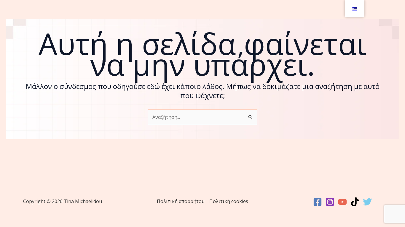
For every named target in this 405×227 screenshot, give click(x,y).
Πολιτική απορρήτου (181, 201)
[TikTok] (354, 201)
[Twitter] (367, 201)
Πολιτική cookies (228, 201)
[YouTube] (342, 201)
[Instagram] (330, 201)
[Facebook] (317, 201)
